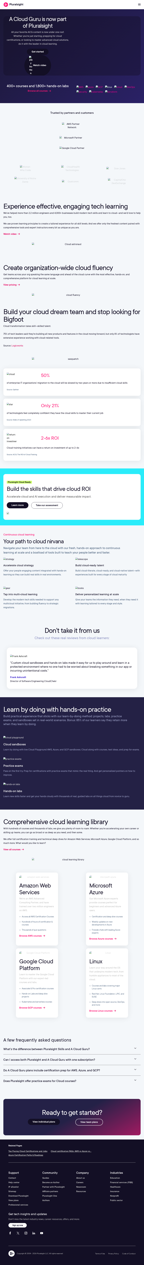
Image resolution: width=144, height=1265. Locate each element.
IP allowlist (13, 1187)
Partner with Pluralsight (53, 1187)
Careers (79, 1182)
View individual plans (44, 1121)
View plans (13, 1200)
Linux (95, 961)
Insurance (114, 1191)
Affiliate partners (50, 1191)
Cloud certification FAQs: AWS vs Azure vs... (71, 1151)
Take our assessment (47, 505)
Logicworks (17, 345)
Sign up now (17, 1225)
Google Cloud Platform (36, 964)
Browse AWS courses (30, 936)
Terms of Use (100, 1253)
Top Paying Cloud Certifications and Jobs (27, 1151)
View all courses (12, 849)
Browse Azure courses (101, 938)
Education (115, 1178)
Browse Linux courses (101, 1011)
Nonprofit (114, 1196)
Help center (13, 1182)
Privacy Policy (113, 1253)
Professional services (18, 1205)
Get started (38, 51)
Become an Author (50, 1182)
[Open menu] (139, 4)
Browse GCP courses (30, 1007)
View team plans (89, 1122)
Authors (46, 1200)
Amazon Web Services (35, 889)
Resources (81, 1191)
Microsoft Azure (100, 889)
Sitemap (12, 1191)
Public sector (116, 1200)
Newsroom (81, 1187)
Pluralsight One (49, 1196)
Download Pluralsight (18, 1196)
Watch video (39, 65)
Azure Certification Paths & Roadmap (25, 1155)
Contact (12, 1178)
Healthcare (115, 1187)
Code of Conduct (129, 1253)
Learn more (18, 505)
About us (80, 1178)
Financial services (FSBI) (121, 1182)
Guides (45, 1178)
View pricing (10, 284)
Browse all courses (38, 91)
